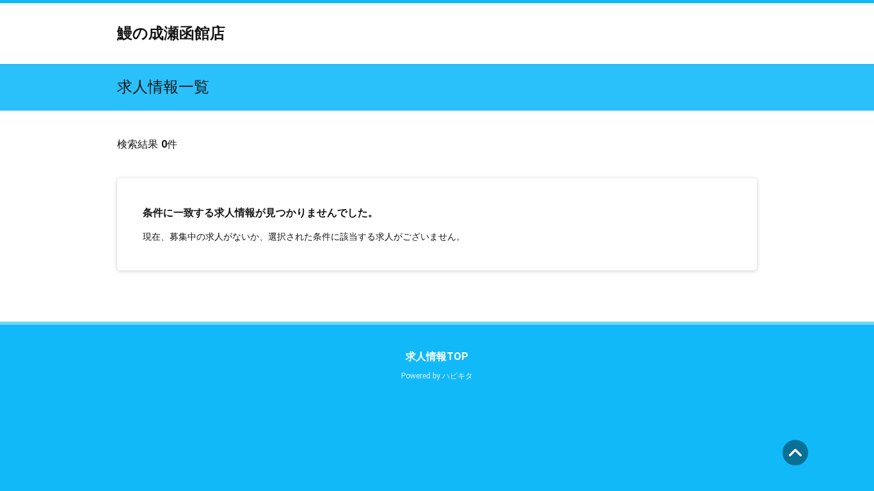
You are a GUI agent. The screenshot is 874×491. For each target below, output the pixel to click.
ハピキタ (457, 375)
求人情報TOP (437, 356)
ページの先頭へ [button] (795, 452)
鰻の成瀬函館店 (171, 33)
